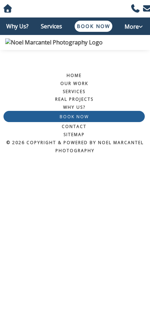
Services (51, 26)
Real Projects (74, 99)
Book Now (93, 26)
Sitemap (74, 134)
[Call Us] (133, 9)
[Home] (75, 42)
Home (74, 75)
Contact (74, 126)
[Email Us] (145, 9)
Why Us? (17, 26)
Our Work (74, 83)
